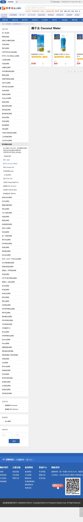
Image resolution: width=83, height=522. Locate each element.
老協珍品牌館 (6, 94)
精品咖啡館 (5, 125)
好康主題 (5, 20)
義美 (72, 11)
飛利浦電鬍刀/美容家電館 (10, 355)
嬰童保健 (74, 20)
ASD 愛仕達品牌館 (8, 87)
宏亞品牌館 (5, 286)
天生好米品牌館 (7, 140)
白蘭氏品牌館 (6, 67)
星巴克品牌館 (6, 240)
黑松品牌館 (5, 209)
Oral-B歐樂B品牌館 (8, 263)
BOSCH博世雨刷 (7, 378)
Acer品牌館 (5, 343)
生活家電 (45, 20)
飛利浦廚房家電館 (7, 351)
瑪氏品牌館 (5, 48)
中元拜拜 (28, 11)
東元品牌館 (5, 332)
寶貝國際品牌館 (7, 144)
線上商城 (4, 15)
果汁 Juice (6, 160)
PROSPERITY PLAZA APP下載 (71, 2)
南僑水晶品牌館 (7, 197)
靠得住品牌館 (6, 293)
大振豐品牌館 (6, 60)
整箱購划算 (60, 15)
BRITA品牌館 (6, 313)
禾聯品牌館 (5, 359)
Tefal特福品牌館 (7, 324)
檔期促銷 (51, 15)
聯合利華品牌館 (7, 106)
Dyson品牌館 (6, 339)
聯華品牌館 (5, 37)
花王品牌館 (5, 201)
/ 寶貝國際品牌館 (16, 24)
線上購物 (8, 421)
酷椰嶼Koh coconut (11, 405)
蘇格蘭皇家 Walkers (9, 193)
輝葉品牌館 (5, 102)
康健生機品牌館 (7, 205)
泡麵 (65, 11)
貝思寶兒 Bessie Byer (10, 190)
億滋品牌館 (5, 274)
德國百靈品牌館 (7, 347)
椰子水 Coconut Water (10, 164)
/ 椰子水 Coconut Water (27, 24)
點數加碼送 (41, 15)
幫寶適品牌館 (6, 251)
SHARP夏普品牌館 (8, 336)
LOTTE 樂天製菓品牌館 (9, 278)
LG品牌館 (5, 363)
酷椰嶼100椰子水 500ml (61, 54)
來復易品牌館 (6, 389)
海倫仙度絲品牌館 (7, 266)
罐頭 (76, 11)
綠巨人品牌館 (6, 228)
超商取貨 (4, 17)
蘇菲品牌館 (5, 297)
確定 (14, 441)
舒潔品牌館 (5, 290)
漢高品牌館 (5, 117)
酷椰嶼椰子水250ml (37, 54)
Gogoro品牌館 (6, 98)
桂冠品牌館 (5, 232)
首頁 (3, 24)
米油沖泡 (35, 20)
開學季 (57, 11)
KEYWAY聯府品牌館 (8, 309)
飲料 (69, 11)
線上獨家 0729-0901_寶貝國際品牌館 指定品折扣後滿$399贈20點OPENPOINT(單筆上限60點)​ (15, 150)
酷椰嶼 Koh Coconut (9, 186)
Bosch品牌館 (6, 366)
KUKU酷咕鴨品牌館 (8, 71)
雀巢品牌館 (5, 247)
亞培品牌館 (5, 374)
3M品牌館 (5, 129)
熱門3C (54, 20)
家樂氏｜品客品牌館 (8, 282)
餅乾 (61, 11)
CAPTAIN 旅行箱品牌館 (9, 52)
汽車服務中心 (6, 328)
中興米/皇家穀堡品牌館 (9, 133)
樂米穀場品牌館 (7, 113)
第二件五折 (31, 15)
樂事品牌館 (5, 75)
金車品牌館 (5, 90)
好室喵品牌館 (6, 305)
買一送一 (22, 15)
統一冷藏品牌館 (7, 236)
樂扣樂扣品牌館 (7, 316)
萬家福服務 (56, 2)
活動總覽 (69, 15)
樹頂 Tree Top (7, 178)
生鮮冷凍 (15, 20)
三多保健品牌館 (7, 137)
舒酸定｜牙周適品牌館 (9, 270)
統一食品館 (5, 33)
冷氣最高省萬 (50, 11)
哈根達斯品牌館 (7, 224)
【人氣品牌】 (7, 175)
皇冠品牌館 (5, 121)
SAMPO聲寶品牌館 (8, 79)
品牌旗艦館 (13, 15)
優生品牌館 (5, 301)
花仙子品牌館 (6, 83)
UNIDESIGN (35, 11)
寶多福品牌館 (6, 110)
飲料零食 (25, 20)
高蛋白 (42, 11)
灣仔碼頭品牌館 (7, 243)
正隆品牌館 (5, 63)
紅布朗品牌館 (6, 386)
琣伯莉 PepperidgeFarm (11, 182)
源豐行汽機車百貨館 (8, 40)
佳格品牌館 (5, 216)
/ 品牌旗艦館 (8, 24)
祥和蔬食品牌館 (7, 393)
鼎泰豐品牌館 (6, 382)
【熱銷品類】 (7, 156)
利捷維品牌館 (6, 370)
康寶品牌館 (5, 220)
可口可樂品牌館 (7, 213)
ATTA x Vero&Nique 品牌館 (10, 56)
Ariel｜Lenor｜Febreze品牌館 (11, 259)
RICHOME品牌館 (7, 320)
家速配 (77, 15)
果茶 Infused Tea (8, 167)
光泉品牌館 (5, 44)
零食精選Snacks (8, 171)
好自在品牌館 (6, 255)
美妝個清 (65, 20)
